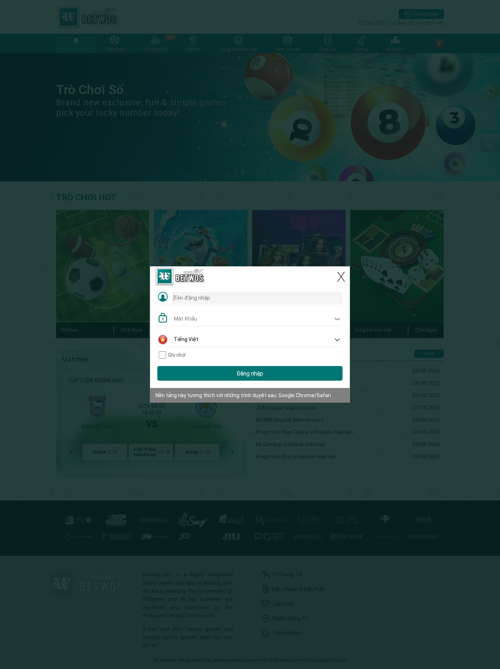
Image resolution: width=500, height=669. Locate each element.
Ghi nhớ (177, 355)
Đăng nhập (249, 373)
